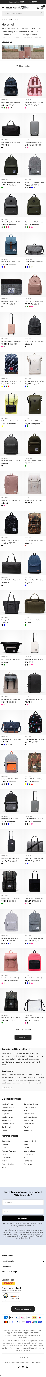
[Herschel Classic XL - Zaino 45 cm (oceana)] (34, 563)
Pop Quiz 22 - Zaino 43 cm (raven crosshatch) (35, 938)
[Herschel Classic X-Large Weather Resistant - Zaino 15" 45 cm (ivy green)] (34, 205)
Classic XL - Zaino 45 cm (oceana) (35, 580)
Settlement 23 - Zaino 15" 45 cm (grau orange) (11, 779)
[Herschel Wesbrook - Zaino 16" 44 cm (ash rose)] (11, 483)
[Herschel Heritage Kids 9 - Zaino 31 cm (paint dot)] (34, 722)
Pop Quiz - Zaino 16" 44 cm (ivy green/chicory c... (35, 460)
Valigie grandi (7, 1120)
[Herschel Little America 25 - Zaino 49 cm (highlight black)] (11, 404)
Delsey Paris (6, 1157)
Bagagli (4, 1130)
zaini (19, 1059)
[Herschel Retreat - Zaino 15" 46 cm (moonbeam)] (34, 483)
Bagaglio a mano (8, 1107)
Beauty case (28, 1120)
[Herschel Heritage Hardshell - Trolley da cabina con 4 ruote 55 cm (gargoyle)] (34, 801)
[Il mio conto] (38, 7)
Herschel (4, 100)
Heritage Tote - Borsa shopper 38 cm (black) (11, 620)
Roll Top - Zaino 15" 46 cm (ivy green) (35, 421)
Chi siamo (6, 1266)
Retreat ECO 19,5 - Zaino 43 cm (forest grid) (11, 898)
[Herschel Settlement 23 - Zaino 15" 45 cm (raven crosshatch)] (34, 165)
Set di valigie (6, 1127)
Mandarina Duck (30, 1141)
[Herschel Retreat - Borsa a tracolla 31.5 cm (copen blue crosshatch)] (11, 244)
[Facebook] (19, 1367)
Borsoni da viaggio (31, 1104)
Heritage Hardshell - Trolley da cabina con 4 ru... (11, 341)
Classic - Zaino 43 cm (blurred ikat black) (11, 540)
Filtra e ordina (24, 66)
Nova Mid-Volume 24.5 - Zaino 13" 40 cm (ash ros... (35, 102)
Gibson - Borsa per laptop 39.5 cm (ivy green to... (35, 620)
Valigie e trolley (7, 1104)
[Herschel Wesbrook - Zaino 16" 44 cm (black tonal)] (34, 682)
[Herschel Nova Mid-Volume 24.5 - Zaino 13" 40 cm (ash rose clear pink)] (34, 85)
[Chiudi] (0, 1375)
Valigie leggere (7, 1110)
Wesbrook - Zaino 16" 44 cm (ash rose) (11, 500)
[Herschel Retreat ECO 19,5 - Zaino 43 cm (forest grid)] (11, 881)
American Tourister (9, 1151)
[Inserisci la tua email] (23, 1218)
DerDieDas (28, 1161)
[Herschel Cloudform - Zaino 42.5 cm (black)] (11, 443)
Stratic (4, 1161)
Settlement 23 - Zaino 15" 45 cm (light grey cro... (11, 938)
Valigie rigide (6, 1114)
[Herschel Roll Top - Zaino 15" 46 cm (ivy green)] (34, 404)
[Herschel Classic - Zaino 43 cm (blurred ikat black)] (11, 523)
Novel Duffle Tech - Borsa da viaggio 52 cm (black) (11, 580)
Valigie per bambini (31, 1117)
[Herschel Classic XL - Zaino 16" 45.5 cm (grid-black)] (34, 324)
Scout (26, 1157)
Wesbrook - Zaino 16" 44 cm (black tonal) (35, 699)
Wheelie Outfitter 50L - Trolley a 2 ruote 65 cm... (11, 858)
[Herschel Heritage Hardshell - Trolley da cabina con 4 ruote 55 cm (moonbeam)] (34, 642)
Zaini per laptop (30, 1107)
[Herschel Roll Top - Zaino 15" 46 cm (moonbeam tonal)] (34, 364)
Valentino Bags (29, 1151)
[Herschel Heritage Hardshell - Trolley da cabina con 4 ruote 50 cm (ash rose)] (11, 324)
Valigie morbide (7, 1117)
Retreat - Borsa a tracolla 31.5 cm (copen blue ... (11, 261)
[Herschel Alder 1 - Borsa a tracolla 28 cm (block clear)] (34, 1000)
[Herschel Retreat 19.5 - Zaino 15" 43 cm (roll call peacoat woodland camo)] (11, 364)
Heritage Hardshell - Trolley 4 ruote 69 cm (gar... (35, 142)
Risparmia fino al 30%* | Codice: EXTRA (23, 2)
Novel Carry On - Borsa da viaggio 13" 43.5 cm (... (35, 858)
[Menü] (18, 1293)
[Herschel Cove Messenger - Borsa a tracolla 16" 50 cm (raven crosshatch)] (34, 244)
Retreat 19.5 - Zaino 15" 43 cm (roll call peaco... (11, 381)
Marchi (10, 20)
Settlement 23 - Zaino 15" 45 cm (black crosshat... (11, 819)
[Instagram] (23, 1367)
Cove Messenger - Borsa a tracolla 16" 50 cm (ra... (35, 261)
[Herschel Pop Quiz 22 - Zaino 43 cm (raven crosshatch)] (34, 921)
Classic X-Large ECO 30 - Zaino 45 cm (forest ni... (11, 182)
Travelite (5, 1144)
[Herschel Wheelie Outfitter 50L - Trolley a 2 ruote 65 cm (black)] (11, 841)
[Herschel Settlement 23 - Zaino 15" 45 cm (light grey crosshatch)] (11, 921)
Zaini (25, 1110)
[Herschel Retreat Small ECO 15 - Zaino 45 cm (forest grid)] (11, 1000)
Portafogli (27, 1127)
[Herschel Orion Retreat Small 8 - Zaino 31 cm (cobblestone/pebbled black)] (11, 682)
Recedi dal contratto (23, 1309)
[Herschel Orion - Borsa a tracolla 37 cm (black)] (34, 881)
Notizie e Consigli (9, 1271)
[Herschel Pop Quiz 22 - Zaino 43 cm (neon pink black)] (34, 961)
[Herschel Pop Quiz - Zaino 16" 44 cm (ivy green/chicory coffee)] (34, 443)
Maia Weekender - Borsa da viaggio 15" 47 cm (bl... (11, 142)
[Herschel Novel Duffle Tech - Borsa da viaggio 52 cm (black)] (11, 563)
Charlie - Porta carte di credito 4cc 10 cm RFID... (11, 301)
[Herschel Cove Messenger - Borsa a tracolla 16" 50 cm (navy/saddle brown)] (11, 722)
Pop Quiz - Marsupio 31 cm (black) (11, 659)
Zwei (25, 1144)
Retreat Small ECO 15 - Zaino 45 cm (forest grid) (11, 1017)
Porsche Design (8, 1164)
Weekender (28, 1130)
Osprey (4, 1154)
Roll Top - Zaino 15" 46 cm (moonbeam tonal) (35, 381)
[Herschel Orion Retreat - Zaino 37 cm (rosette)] (11, 961)
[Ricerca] (41, 13)
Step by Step (29, 1154)
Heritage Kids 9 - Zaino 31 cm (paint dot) (35, 739)
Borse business (29, 1124)
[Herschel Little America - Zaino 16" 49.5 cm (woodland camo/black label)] (34, 523)
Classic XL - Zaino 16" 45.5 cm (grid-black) (35, 341)
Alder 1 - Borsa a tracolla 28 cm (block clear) (35, 1017)
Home (4, 20)
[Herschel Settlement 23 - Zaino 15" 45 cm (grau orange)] (11, 762)
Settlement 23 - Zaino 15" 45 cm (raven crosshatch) (35, 182)
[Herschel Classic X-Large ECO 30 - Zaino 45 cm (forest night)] (11, 165)
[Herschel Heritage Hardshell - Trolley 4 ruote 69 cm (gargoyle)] (34, 125)
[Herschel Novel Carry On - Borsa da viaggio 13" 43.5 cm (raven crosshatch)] (34, 841)
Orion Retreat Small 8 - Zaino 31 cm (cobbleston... (11, 699)
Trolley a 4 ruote (8, 1124)
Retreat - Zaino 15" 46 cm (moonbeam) (35, 500)
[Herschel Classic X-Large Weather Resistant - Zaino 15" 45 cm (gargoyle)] (11, 205)
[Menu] (3, 7)
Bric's (4, 1167)
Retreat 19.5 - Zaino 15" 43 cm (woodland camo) (35, 779)
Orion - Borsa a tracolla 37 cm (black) (35, 898)
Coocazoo (28, 1164)
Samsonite (6, 1141)
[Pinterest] (27, 1367)
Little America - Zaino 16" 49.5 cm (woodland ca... (35, 540)
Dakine (26, 1148)
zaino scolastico (18, 1083)
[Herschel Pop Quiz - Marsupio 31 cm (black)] (11, 642)
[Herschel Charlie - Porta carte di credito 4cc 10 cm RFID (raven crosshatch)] (11, 284)
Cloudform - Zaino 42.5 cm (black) (11, 460)
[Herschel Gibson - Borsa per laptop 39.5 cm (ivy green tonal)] (34, 603)
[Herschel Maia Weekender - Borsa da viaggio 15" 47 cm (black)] (11, 125)
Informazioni (7, 1256)
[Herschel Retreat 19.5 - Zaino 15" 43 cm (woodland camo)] (34, 762)
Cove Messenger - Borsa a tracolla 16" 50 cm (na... (11, 739)
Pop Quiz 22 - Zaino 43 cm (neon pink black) (35, 978)
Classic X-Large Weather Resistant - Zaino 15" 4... (11, 102)
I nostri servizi (8, 1261)
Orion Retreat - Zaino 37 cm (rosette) (11, 978)
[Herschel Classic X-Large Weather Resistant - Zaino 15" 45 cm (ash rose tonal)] (34, 284)
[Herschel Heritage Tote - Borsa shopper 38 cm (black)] (11, 603)
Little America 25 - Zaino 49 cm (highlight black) (11, 421)
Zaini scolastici (29, 1114)
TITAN (4, 1148)
